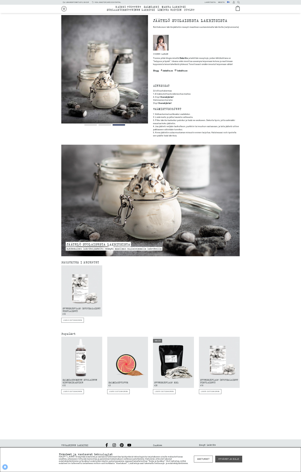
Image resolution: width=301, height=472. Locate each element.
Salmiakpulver (118, 382)
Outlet (189, 9)
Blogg (156, 71)
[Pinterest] (122, 445)
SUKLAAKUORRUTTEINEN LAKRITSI (131, 9)
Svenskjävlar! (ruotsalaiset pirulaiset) (81, 309)
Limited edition (169, 9)
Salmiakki (151, 6)
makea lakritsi (174, 6)
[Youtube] (129, 445)
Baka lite (184, 58)
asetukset (203, 459)
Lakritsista (210, 2)
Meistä (221, 2)
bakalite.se (168, 71)
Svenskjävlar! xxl (166, 382)
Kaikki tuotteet (128, 6)
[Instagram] (114, 445)
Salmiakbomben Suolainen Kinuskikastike (80, 381)
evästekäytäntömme (178, 463)
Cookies (157, 445)
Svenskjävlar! (167, 97)
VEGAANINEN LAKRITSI (74, 445)
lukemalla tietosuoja (154, 463)
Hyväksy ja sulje (228, 459)
